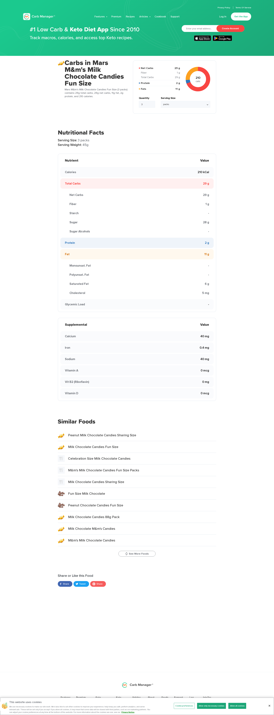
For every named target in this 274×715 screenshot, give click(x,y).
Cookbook (160, 16)
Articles (143, 16)
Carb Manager (39, 16)
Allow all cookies (237, 705)
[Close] (269, 706)
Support (175, 16)
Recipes (130, 16)
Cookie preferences (184, 705)
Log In (222, 16)
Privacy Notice (127, 712)
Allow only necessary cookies (211, 705)
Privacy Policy (224, 7)
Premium (116, 16)
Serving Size (168, 98)
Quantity (144, 98)
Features (99, 16)
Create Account (230, 28)
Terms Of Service (243, 7)
